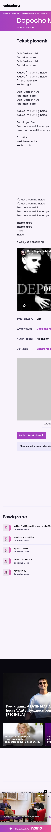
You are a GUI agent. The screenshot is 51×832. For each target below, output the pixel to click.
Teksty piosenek (27, 14)
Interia (5, 14)
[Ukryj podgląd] (45, 791)
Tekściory (15, 14)
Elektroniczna (42, 14)
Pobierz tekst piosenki (31, 435)
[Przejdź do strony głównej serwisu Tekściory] (11, 5)
